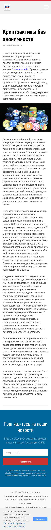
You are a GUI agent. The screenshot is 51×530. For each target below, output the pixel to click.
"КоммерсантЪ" (20, 69)
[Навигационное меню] (46, 7)
